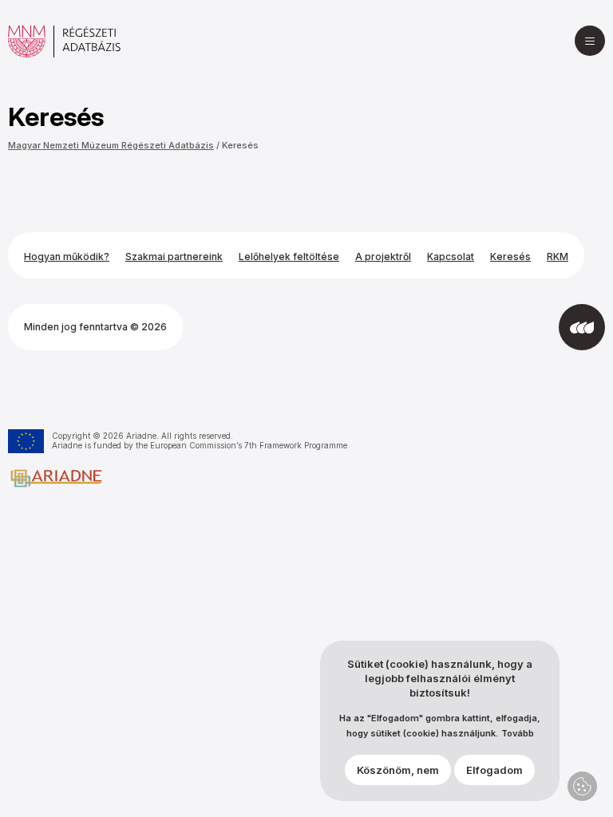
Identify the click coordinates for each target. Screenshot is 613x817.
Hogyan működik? (66, 256)
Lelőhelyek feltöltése (289, 256)
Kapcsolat (450, 256)
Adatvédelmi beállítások (582, 786)
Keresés (240, 145)
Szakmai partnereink (174, 256)
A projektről (383, 256)
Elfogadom (494, 770)
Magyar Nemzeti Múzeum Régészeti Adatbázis (111, 145)
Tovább (517, 733)
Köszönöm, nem (398, 770)
